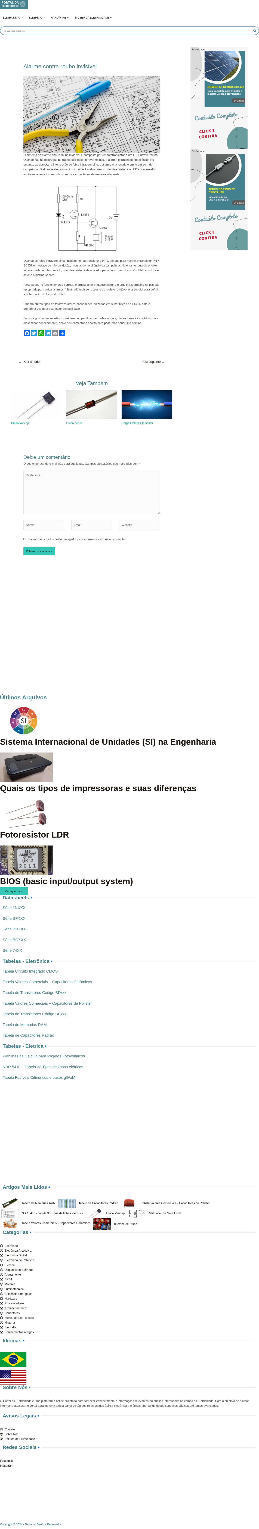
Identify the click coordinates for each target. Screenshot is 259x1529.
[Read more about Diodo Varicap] (36, 404)
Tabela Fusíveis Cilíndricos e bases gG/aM (39, 1077)
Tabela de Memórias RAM (25, 1025)
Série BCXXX (14, 940)
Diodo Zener (74, 423)
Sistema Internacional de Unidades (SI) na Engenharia (108, 741)
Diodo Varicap (20, 423)
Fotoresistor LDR (34, 834)
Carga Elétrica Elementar (137, 423)
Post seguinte (153, 362)
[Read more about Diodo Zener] (91, 404)
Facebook (6, 1460)
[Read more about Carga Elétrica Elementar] (147, 404)
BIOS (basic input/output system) (66, 881)
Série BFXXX (14, 918)
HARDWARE (58, 17)
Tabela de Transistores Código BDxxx (35, 992)
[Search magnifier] (254, 30)
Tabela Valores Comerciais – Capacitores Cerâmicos (47, 982)
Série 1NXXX (14, 908)
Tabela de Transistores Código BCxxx (35, 1014)
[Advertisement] (222, 275)
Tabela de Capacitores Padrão (28, 1035)
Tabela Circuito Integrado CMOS (30, 971)
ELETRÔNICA (11, 17)
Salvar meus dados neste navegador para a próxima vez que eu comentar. (77, 539)
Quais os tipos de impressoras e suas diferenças (98, 788)
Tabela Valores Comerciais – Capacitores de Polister (47, 1003)
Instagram (6, 1465)
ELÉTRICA (35, 17)
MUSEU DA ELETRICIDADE (92, 17)
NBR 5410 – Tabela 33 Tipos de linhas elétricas (43, 1067)
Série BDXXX (14, 929)
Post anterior (30, 362)
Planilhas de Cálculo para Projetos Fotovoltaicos (44, 1056)
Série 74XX (12, 950)
